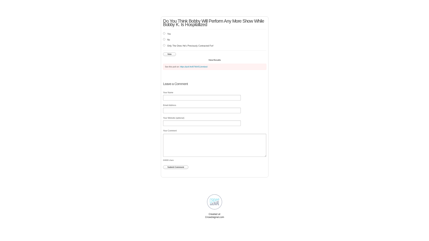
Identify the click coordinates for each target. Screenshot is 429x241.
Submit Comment (175, 167)
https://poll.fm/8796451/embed (193, 67)
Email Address (169, 105)
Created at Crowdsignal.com (214, 215)
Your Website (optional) (173, 118)
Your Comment (170, 131)
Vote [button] (169, 54)
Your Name (168, 92)
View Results (214, 60)
